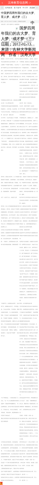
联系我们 (22, 483)
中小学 (25, 8)
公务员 (32, 45)
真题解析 (33, 8)
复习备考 (17, 8)
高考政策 (8, 8)
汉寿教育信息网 (18, 2)
